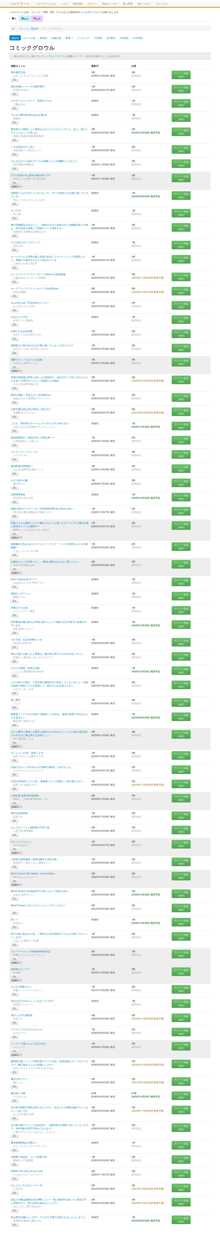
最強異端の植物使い (21, 466)
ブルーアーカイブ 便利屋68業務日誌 (30, 951)
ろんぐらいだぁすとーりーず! (27, 1185)
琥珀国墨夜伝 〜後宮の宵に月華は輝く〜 (33, 437)
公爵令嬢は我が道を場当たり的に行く (31, 409)
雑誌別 (15, 38)
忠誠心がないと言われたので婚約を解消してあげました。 (42, 767)
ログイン (92, 3)
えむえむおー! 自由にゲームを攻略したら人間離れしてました (44, 161)
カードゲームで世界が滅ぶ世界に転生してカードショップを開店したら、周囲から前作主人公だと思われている (48, 258)
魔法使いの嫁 (18, 1093)
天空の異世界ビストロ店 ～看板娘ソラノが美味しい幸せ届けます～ (47, 781)
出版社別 (56, 38)
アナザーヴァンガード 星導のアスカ (31, 100)
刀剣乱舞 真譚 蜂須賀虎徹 (25, 795)
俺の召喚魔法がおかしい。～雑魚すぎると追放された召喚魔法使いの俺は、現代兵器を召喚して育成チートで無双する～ (49, 226)
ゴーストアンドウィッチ (24, 451)
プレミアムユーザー (52, 56)
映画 (26, 18)
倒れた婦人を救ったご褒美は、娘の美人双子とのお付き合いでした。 (48, 653)
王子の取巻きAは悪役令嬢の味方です (31, 175)
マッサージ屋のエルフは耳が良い (29, 1043)
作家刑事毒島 (18, 494)
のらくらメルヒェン (21, 841)
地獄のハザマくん (20, 593)
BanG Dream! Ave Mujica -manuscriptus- (33, 873)
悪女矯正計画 (18, 72)
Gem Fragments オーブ (24, 579)
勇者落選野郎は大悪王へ (24, 1142)
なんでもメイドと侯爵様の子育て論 (30, 827)
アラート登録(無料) (181, 74)
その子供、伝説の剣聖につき (26, 639)
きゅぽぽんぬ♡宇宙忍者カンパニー (30, 302)
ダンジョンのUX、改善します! (27, 752)
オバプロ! (16, 210)
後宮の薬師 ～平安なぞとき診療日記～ (31, 394)
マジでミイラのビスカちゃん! (27, 1029)
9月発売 (124, 38)
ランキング (83, 38)
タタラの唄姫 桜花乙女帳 (25, 668)
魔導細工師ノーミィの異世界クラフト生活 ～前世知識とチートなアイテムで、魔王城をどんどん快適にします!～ (50, 1062)
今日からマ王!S (19, 317)
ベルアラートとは (45, 3)
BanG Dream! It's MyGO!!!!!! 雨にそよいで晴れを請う (40, 891)
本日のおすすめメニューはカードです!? (32, 1001)
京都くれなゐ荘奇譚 (21, 331)
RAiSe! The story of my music (27, 1171)
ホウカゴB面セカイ (21, 986)
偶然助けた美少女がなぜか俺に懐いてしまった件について (42, 345)
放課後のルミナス (20, 969)
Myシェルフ (144, 3)
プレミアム (162, 3)
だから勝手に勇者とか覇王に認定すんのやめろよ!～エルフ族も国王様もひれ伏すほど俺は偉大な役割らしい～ (50, 733)
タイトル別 (29, 38)
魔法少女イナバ (19, 1078)
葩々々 (14, 919)
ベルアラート (19, 3)
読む (15, 79)
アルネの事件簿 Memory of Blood (29, 115)
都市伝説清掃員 (19, 813)
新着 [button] (68, 38)
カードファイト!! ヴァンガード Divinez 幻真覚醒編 (38, 274)
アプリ (93, 12)
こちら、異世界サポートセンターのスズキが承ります (40, 423)
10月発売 (138, 38)
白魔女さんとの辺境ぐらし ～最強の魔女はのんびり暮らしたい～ (46, 561)
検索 (38, 18)
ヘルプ (64, 3)
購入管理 (128, 3)
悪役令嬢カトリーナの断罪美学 (28, 86)
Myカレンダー (110, 3)
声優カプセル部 (19, 607)
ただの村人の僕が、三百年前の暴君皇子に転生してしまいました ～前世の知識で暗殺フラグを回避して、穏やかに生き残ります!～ (50, 683)
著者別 (43, 38)
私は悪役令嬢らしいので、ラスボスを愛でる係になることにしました (48, 1217)
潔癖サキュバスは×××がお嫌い (27, 359)
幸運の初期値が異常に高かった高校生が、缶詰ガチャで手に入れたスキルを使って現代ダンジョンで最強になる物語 (49, 378)
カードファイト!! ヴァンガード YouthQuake (34, 288)
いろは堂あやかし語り (23, 146)
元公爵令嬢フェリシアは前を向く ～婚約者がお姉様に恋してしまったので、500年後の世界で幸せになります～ (50, 1126)
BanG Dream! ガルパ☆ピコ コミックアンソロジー (38, 905)
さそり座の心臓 (19, 480)
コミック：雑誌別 (28, 28)
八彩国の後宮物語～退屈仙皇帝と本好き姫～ (35, 859)
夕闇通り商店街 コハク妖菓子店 (29, 1156)
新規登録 (77, 3)
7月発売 (98, 38)
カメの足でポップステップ (25, 242)
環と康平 (15, 699)
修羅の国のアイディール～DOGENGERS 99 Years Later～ (42, 508)
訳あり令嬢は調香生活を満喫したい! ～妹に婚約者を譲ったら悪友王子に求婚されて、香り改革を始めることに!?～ (49, 1201)
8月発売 (111, 38)
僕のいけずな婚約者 (21, 1015)
